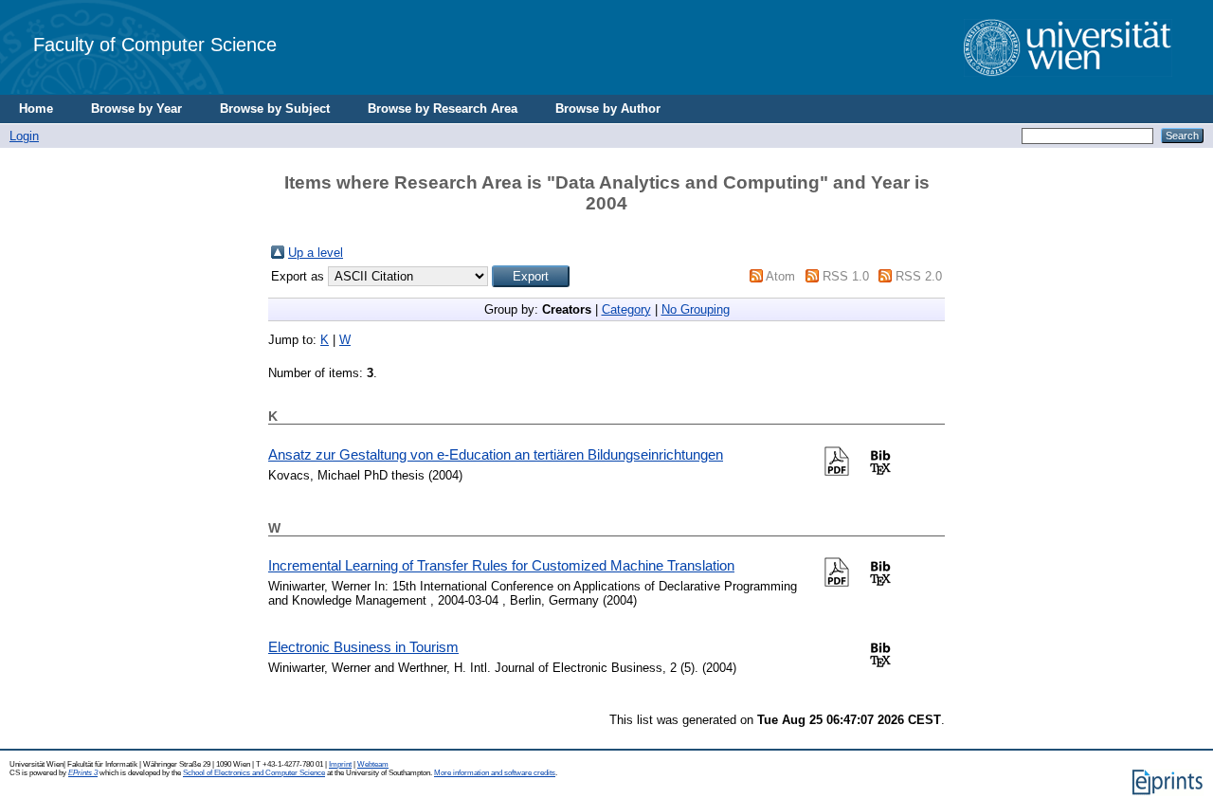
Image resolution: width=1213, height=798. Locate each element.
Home (36, 108)
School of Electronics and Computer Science (254, 773)
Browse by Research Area (442, 108)
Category (626, 309)
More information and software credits (494, 773)
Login (24, 136)
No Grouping (695, 309)
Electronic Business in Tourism (363, 647)
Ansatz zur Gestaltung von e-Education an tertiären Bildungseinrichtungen (495, 454)
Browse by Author (608, 108)
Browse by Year (136, 108)
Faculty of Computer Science (155, 44)
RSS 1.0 (846, 276)
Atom (780, 276)
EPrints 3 (83, 773)
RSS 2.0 (919, 276)
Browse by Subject (275, 108)
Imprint (340, 764)
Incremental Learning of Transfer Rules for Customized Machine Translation (501, 565)
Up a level (315, 252)
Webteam (373, 764)
